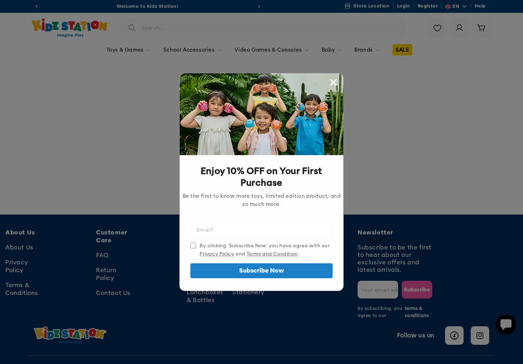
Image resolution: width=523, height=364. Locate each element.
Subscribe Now (261, 270)
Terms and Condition (272, 254)
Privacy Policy (217, 254)
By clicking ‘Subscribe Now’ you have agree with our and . (265, 250)
